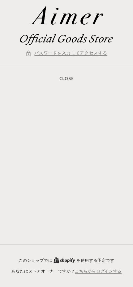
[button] (66, 53)
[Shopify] (65, 260)
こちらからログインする (98, 271)
